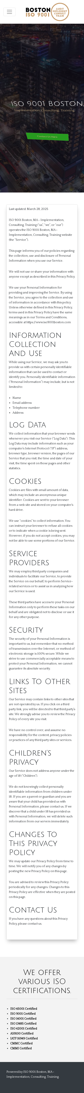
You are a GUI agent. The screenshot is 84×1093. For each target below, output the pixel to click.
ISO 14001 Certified (23, 1018)
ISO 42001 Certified (23, 1028)
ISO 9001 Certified (23, 1013)
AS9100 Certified (21, 1033)
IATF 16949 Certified (24, 1038)
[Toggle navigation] (9, 12)
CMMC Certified (21, 1043)
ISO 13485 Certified (23, 1023)
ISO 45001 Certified (23, 1009)
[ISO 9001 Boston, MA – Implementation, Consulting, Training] (47, 12)
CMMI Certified (21, 1048)
